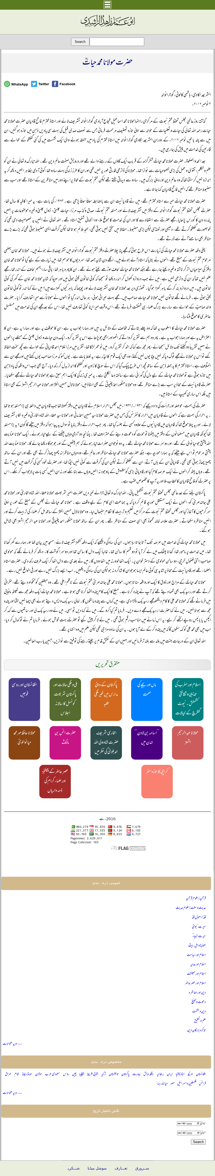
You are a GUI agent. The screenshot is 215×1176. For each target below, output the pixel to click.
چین (74, 1074)
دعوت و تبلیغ (198, 1002)
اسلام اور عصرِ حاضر (195, 983)
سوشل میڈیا (97, 1168)
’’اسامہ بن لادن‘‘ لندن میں (147, 738)
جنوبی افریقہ (92, 1074)
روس (66, 1074)
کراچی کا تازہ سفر (157, 772)
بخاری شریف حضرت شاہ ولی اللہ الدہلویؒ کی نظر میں (106, 743)
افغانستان (201, 1074)
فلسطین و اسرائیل (186, 1083)
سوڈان (38, 1074)
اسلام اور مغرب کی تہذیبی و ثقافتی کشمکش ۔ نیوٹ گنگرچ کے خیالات (188, 699)
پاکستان (125, 1074)
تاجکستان (114, 1074)
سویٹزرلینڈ (27, 1074)
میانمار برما (162, 1083)
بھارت (136, 1074)
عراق (8, 1074)
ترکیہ (103, 1074)
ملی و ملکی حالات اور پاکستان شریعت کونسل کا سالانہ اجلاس (65, 699)
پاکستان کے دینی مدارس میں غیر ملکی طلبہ (106, 695)
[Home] (107, 26)
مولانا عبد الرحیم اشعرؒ (188, 738)
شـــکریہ (73, 1168)
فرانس (202, 1083)
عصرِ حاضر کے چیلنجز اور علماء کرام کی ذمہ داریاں (55, 781)
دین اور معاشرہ (197, 992)
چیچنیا (81, 1074)
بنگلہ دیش (148, 1074)
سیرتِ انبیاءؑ (199, 936)
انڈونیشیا (180, 1074)
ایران (170, 1074)
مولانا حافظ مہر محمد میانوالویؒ (24, 738)
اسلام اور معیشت (196, 974)
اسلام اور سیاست (196, 955)
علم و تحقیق (200, 1021)
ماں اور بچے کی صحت (146, 690)
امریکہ (190, 1074)
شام (16, 1074)
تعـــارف (121, 1168)
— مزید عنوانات (12, 1044)
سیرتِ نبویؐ (199, 927)
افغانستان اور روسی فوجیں (24, 690)
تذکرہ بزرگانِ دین (196, 1030)
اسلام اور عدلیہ (198, 964)
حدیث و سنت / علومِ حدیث (191, 908)
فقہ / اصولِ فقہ (199, 917)
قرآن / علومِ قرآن (196, 898)
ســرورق (142, 1168)
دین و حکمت (199, 1011)
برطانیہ (160, 1074)
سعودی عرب (52, 1074)
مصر (172, 1083)
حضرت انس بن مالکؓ (65, 738)
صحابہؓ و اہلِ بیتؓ (197, 945)
